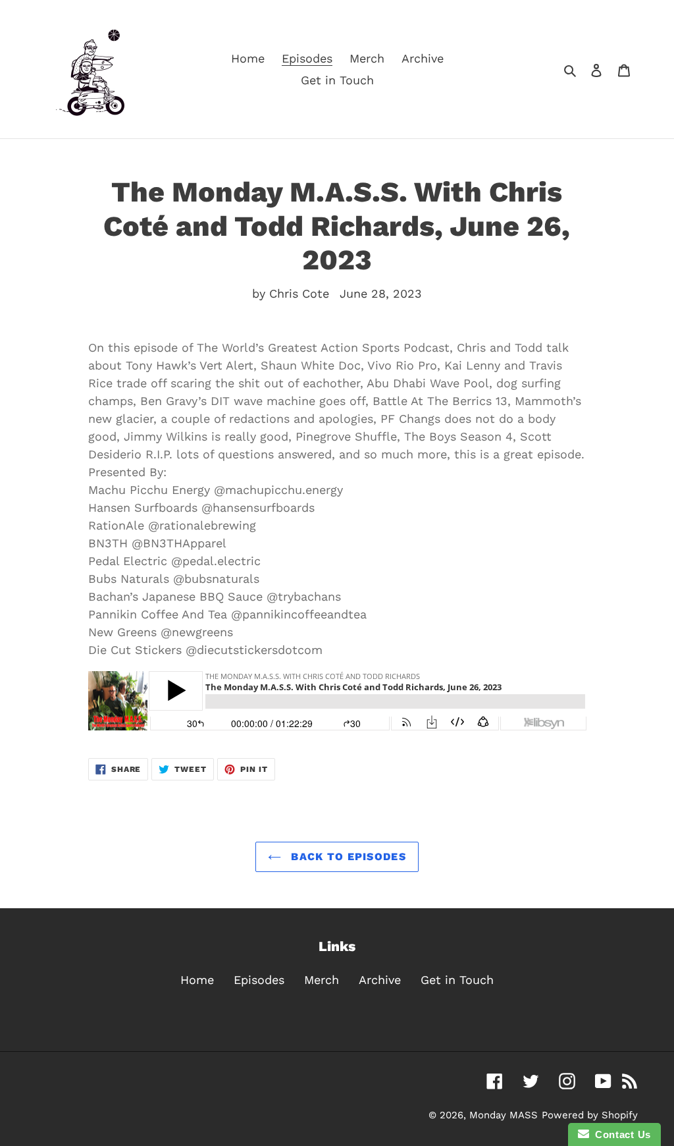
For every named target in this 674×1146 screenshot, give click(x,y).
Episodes (259, 980)
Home (197, 980)
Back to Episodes (347, 856)
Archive (380, 980)
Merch (321, 980)
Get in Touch (457, 980)
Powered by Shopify (590, 1115)
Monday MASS (503, 1115)
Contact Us (620, 1134)
